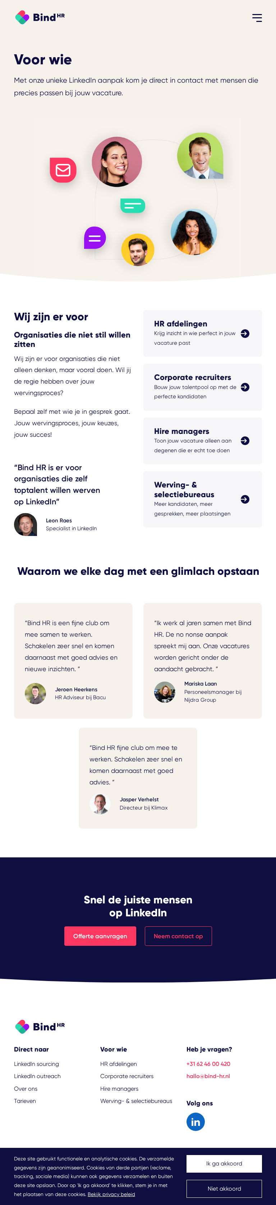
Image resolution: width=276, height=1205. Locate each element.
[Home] (39, 16)
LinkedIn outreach (37, 1076)
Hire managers (119, 1088)
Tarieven (25, 1101)
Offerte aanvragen (100, 936)
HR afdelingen (118, 1063)
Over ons (25, 1088)
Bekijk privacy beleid (111, 1194)
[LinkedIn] (196, 1122)
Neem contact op (178, 936)
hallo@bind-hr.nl (208, 1076)
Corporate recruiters (126, 1076)
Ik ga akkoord (224, 1163)
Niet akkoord (224, 1188)
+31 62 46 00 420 (208, 1063)
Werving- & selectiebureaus (136, 1101)
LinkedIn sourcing (36, 1063)
